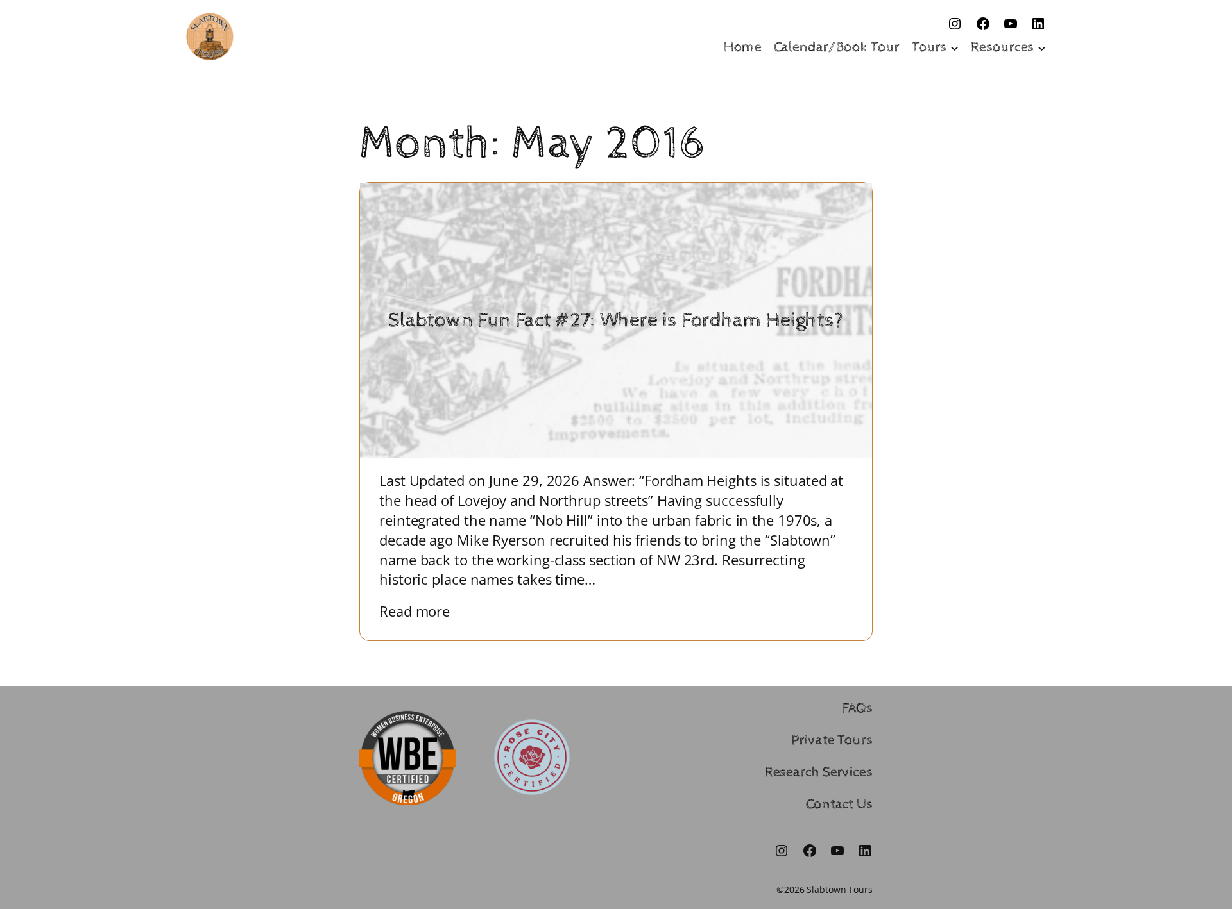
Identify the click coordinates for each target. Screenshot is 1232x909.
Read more (424, 611)
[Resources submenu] (1042, 47)
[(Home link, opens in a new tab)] (210, 36)
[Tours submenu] (954, 47)
